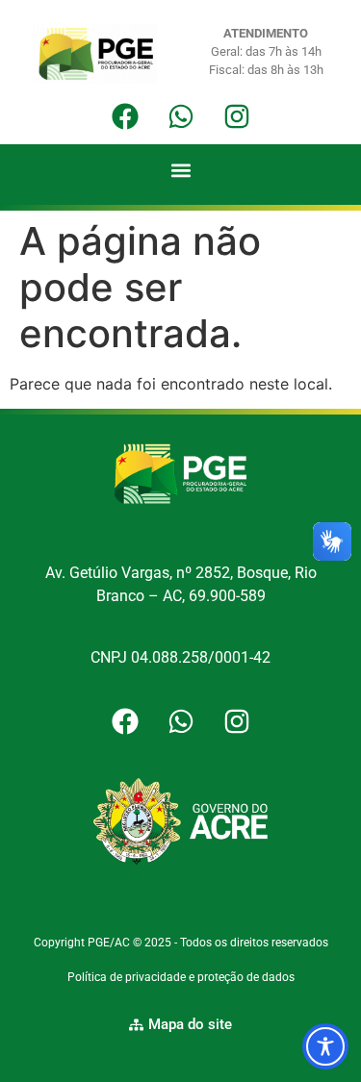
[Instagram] (236, 116)
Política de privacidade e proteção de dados (181, 977)
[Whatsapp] (181, 116)
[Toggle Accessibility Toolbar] (325, 1046)
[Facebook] (125, 116)
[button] (180, 170)
